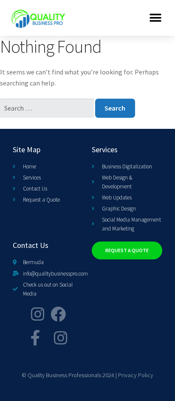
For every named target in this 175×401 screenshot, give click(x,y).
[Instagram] (37, 314)
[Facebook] (58, 314)
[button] (155, 17)
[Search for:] (47, 108)
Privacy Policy (135, 375)
